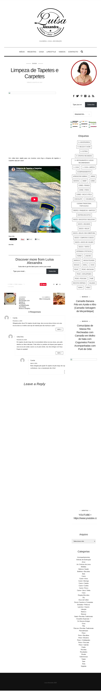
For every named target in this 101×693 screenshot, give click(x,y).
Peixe (76, 269)
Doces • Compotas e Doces (84, 237)
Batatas (76, 181)
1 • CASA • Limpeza (17, 284)
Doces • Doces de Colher (84, 242)
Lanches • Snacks (83, 607)
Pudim (84, 647)
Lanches (88, 256)
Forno (79, 256)
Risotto (83, 654)
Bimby (85, 181)
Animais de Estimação (83, 559)
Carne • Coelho (83, 585)
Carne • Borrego (83, 581)
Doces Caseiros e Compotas (83, 602)
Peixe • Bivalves (83, 638)
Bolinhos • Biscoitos (83, 571)
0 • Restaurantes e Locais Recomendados (84, 162)
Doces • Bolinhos (84, 224)
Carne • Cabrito (84, 583)
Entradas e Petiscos (84, 251)
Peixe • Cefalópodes (84, 274)
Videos (62, 52)
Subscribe (52, 271)
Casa (41, 52)
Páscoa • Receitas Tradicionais (84, 628)
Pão (83, 626)
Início (22, 52)
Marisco (77, 260)
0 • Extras (84, 151)
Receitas (31, 52)
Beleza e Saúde (84, 569)
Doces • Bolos (84, 228)
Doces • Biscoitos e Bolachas (84, 219)
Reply (59, 329)
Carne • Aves (83, 578)
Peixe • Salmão (84, 645)
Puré (91, 278)
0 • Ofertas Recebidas (84, 156)
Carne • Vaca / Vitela (83, 590)
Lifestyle (51, 52)
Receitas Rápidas (79, 283)
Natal (85, 265)
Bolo (83, 574)
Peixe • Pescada (80, 278)
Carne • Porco (84, 190)
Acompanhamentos (84, 172)
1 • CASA (10, 284)
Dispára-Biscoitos (84, 215)
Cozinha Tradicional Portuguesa (84, 205)
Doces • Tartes (84, 247)
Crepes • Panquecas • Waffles (84, 210)
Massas (76, 265)
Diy (84, 597)
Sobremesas (83, 656)
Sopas (80, 287)
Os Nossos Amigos (83, 621)
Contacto (73, 52)
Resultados (83, 652)
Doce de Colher (84, 600)
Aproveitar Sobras (80, 176)
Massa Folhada (88, 260)
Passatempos (83, 630)
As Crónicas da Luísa (84, 564)
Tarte (83, 661)
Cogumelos (90, 199)
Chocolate (78, 199)
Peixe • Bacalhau (88, 269)
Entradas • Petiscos (83, 604)
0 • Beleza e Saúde (84, 147)
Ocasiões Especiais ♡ (83, 619)
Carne (92, 181)
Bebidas (83, 567)
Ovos (92, 265)
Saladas (92, 283)
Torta (83, 664)
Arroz (93, 176)
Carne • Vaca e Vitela (84, 194)
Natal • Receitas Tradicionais (83, 616)
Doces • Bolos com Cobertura (84, 233)
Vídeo (88, 287)
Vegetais (83, 666)
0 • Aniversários (84, 142)
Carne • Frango (84, 185)
